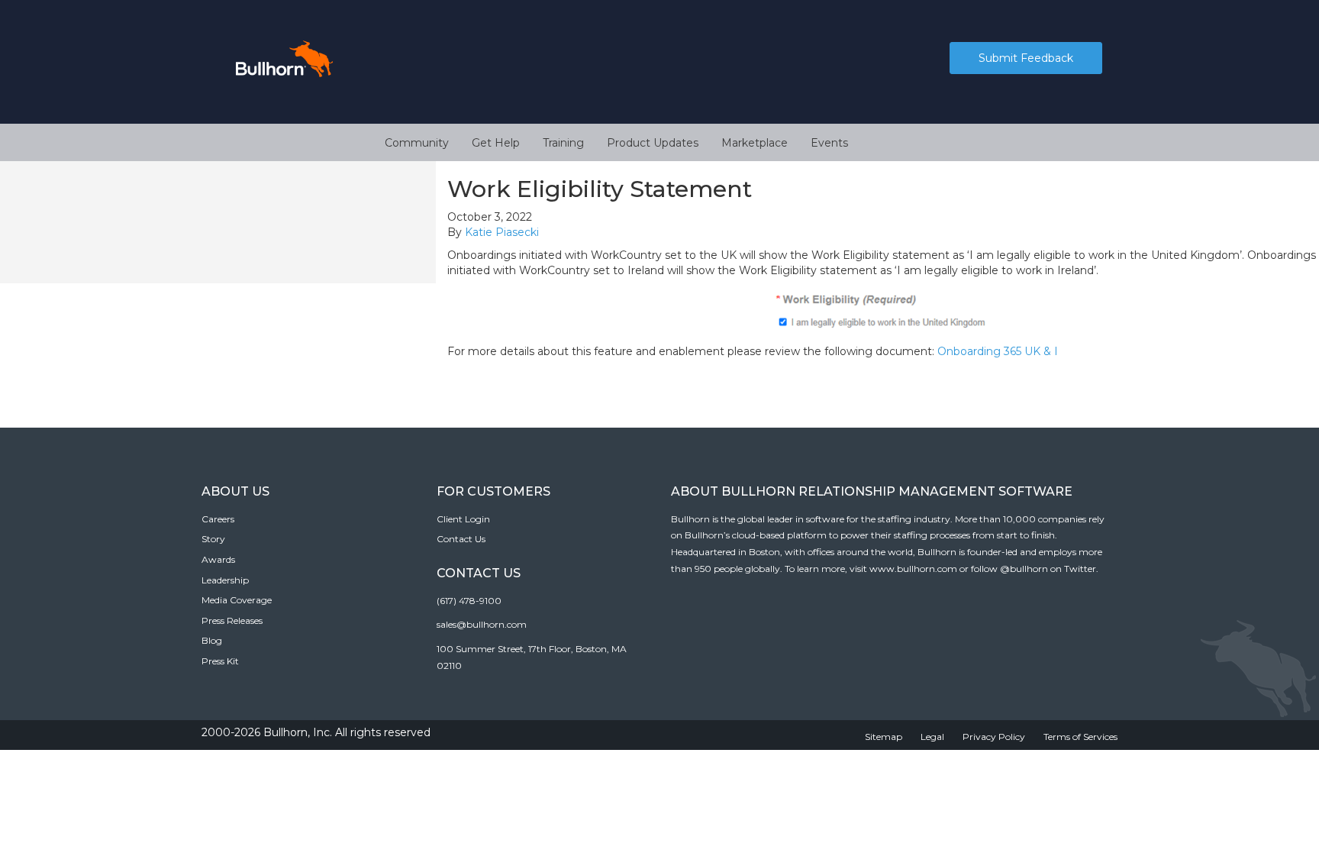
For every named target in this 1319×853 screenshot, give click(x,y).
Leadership (225, 580)
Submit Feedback (1026, 58)
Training (563, 143)
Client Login (463, 519)
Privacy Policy (994, 736)
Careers (218, 519)
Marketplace (754, 143)
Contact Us (461, 538)
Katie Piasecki (502, 232)
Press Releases (232, 620)
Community (417, 143)
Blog (212, 640)
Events (829, 143)
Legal (932, 736)
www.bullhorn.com (913, 568)
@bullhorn (1024, 568)
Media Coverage (237, 600)
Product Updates (652, 143)
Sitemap (883, 736)
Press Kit (220, 661)
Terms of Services (1080, 736)
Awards (218, 559)
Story (213, 538)
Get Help (496, 143)
